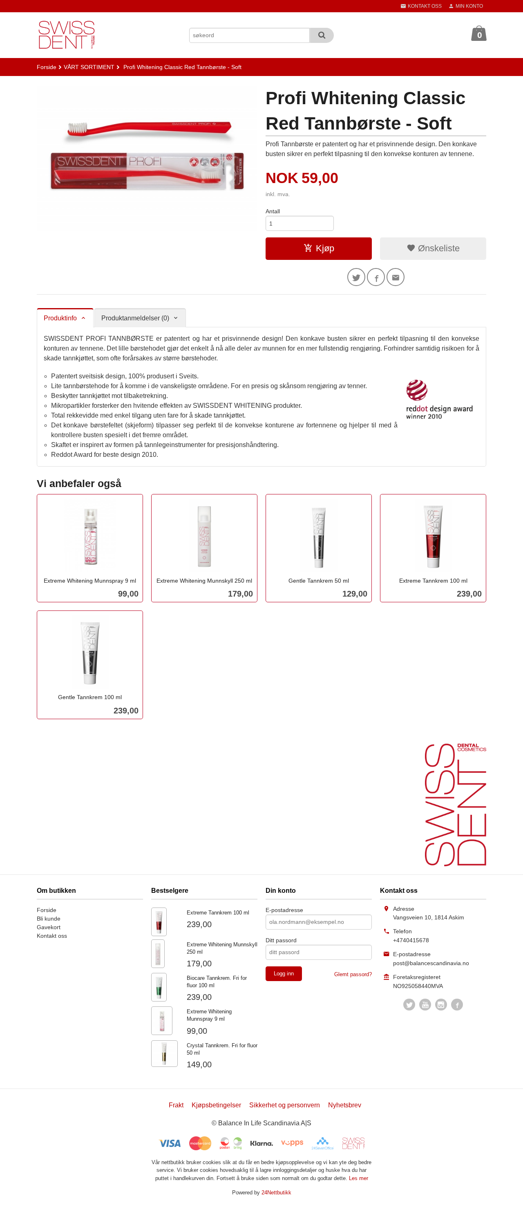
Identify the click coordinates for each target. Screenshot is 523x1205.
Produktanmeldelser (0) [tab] (135, 318)
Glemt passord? (353, 974)
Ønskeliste (438, 248)
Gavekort (48, 927)
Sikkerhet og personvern (284, 1105)
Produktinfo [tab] (60, 318)
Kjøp (325, 248)
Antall (273, 211)
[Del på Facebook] (376, 277)
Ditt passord (281, 940)
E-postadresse (284, 910)
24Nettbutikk (276, 1192)
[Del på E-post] (396, 277)
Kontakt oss (52, 935)
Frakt (176, 1105)
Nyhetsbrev (344, 1105)
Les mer (358, 1178)
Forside (46, 67)
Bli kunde (48, 918)
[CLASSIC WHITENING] (147, 157)
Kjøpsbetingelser (216, 1105)
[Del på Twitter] (356, 277)
